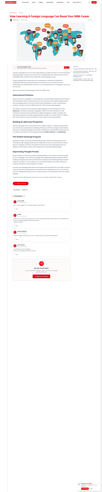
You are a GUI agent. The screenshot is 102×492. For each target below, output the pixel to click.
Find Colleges (85, 488)
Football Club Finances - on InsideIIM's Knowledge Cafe (83, 75)
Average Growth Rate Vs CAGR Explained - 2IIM (85, 69)
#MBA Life (24, 189)
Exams (33, 2)
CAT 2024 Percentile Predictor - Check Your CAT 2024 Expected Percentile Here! (84, 71)
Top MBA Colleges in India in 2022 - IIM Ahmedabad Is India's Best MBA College (83, 79)
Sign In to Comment (42, 276)
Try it (66, 67)
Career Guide (25, 2)
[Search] (89, 2)
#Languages (17, 189)
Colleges (41, 2)
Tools (68, 2)
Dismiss (91, 488)
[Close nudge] (99, 483)
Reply (17, 209)
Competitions (60, 2)
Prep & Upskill (49, 2)
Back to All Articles (21, 183)
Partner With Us (77, 2)
